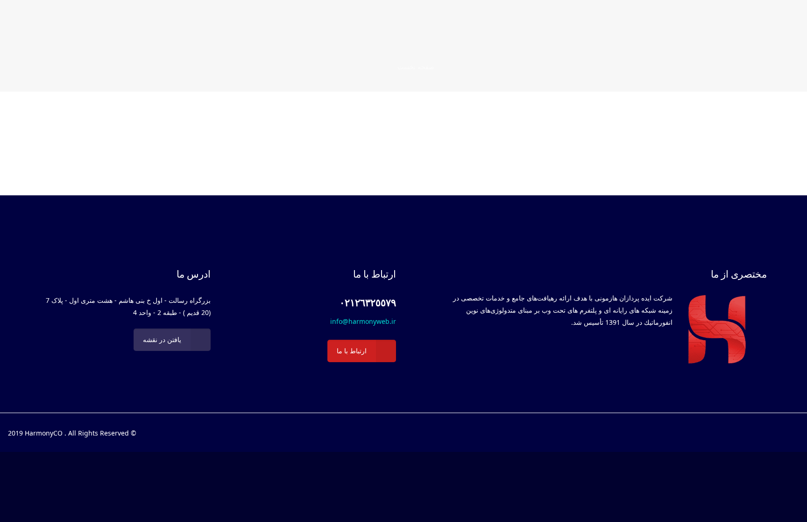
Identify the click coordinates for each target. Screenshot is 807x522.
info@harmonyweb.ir (363, 321)
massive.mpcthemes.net (499, 133)
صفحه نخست (415, 66)
